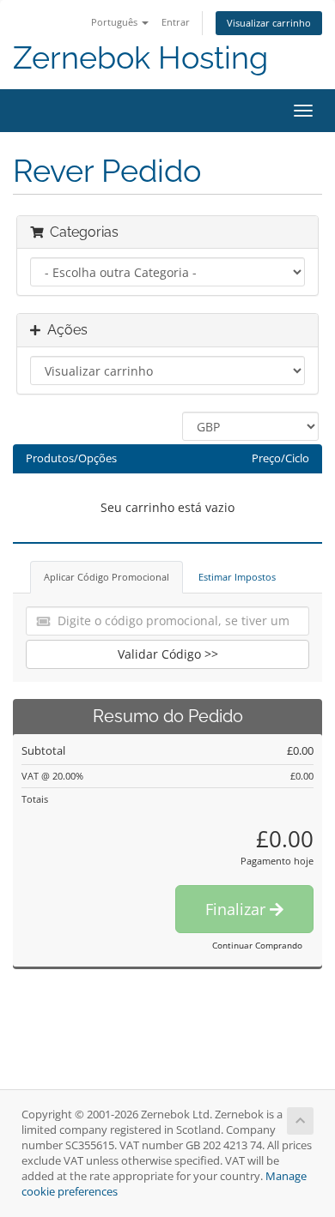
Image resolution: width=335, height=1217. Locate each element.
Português (115, 21)
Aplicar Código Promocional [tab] (106, 576)
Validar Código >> (168, 654)
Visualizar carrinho (269, 22)
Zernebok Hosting (140, 57)
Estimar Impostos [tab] (237, 576)
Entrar (175, 21)
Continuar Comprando (257, 945)
